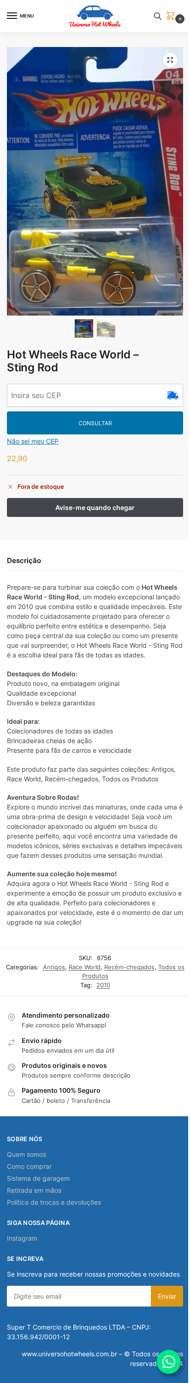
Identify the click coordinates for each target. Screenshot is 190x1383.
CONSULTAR (95, 423)
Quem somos (26, 1154)
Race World (85, 967)
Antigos (54, 967)
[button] (172, 16)
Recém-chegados (129, 967)
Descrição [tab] (24, 560)
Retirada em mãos (34, 1190)
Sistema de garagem (38, 1178)
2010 (103, 985)
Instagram (22, 1238)
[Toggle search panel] (157, 16)
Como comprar (29, 1166)
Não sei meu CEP (33, 441)
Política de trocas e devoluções (54, 1202)
